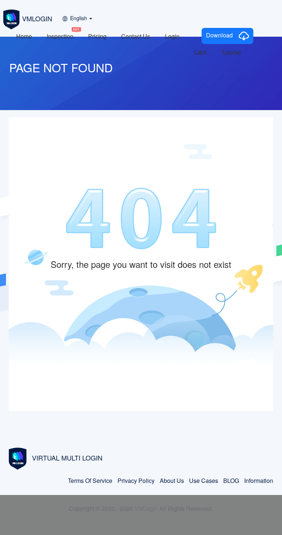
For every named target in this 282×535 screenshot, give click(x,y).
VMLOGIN (37, 18)
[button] (76, 16)
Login (172, 36)
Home (24, 36)
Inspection (60, 36)
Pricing (97, 36)
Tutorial (231, 52)
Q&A (200, 52)
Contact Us (135, 36)
